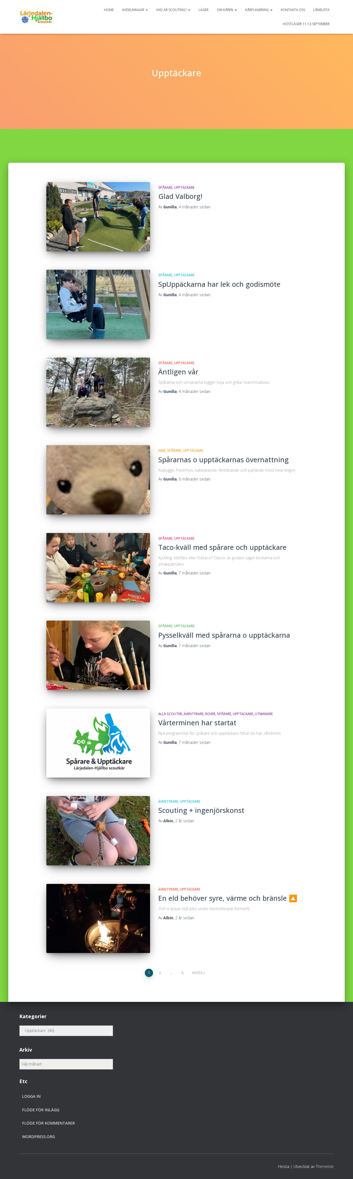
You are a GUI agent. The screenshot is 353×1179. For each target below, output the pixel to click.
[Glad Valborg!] (98, 216)
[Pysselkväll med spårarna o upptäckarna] (98, 655)
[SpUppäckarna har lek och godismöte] (98, 304)
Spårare (165, 187)
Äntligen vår (178, 371)
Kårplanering (257, 9)
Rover (210, 713)
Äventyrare (194, 713)
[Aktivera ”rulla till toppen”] (342, 1168)
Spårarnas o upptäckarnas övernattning (223, 459)
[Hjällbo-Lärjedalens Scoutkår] (36, 17)
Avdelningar (133, 9)
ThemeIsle (325, 1166)
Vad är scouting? (172, 9)
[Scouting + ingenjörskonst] (98, 830)
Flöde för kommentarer (48, 1123)
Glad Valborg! (180, 196)
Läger (203, 9)
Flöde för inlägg (40, 1109)
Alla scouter (170, 713)
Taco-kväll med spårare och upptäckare (222, 547)
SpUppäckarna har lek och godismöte (219, 284)
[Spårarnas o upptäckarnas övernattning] (98, 479)
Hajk (161, 450)
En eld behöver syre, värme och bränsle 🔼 (227, 898)
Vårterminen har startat (197, 722)
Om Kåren (225, 9)
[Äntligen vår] (98, 392)
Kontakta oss (293, 9)
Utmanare (264, 713)
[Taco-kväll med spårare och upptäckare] (98, 567)
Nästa (197, 972)
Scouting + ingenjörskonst (201, 810)
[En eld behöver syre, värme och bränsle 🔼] (98, 918)
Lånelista (321, 9)
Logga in (31, 1096)
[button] (146, 9)
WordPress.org (38, 1136)
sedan (194, 206)
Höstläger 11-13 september (306, 24)
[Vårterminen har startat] (98, 743)
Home (109, 9)
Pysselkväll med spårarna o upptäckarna (224, 635)
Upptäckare (184, 187)
